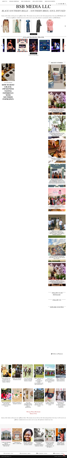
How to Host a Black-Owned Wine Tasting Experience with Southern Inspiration (8, 92)
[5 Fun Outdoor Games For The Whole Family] (28, 371)
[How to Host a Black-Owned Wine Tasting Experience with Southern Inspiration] (8, 72)
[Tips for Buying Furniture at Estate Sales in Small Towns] (6, 371)
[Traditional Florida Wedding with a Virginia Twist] (39, 435)
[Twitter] (56, 3)
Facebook (42, 453)
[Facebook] (61, 3)
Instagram (25, 453)
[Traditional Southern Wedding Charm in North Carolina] (61, 395)
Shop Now (33, 34)
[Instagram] (58, 3)
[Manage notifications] (64, 455)
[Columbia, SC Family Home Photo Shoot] (61, 435)
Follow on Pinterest (57, 354)
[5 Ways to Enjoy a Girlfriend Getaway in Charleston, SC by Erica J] (50, 435)
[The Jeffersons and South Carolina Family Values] (6, 395)
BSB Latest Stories (37, 1)
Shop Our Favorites (50, 1)
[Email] (63, 3)
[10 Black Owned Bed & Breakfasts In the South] (6, 435)
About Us (4, 1)
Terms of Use (33, 413)
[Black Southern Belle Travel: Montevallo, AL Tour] (39, 395)
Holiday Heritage (14, 1)
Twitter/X (9, 453)
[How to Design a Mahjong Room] (17, 395)
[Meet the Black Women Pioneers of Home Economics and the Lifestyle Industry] (39, 371)
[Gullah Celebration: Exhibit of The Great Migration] (28, 395)
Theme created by (60, 456)
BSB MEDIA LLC (33, 6)
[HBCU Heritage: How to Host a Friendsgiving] (61, 371)
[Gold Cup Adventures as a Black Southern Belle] (50, 371)
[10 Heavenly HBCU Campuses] (17, 435)
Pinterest (59, 453)
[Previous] (2, 26)
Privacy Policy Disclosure (33, 412)
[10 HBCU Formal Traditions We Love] (50, 395)
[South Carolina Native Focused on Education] (28, 435)
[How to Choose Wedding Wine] (17, 371)
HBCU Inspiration (25, 1)
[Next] (65, 26)
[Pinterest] (52, 313)
